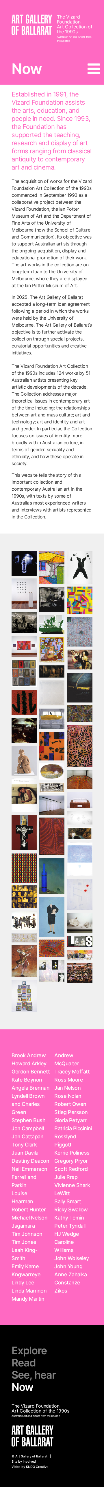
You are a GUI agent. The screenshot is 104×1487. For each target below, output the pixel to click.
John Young (68, 1266)
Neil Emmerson (29, 1169)
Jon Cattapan (27, 1136)
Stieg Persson (71, 1112)
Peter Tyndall (70, 1226)
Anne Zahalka (70, 1274)
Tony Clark (24, 1145)
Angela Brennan (30, 1088)
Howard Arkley (29, 1063)
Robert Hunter (29, 1209)
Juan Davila (25, 1153)
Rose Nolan (67, 1096)
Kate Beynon (27, 1080)
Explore (29, 1350)
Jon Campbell (28, 1128)
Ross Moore (68, 1080)
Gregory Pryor (71, 1161)
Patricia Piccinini (73, 1128)
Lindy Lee (23, 1282)
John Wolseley (71, 1258)
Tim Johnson (27, 1234)
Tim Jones (24, 1242)
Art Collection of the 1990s (74, 29)
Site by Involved (24, 1461)
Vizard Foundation (30, 209)
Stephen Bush (28, 1120)
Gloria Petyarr (70, 1120)
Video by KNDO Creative (30, 1467)
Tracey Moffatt (72, 1072)
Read (24, 1362)
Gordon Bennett (31, 1072)
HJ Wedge (66, 1234)
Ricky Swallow (71, 1209)
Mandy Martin (28, 1299)
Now (22, 1387)
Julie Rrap (65, 1177)
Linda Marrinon (29, 1291)
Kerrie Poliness (72, 1153)
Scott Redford (71, 1169)
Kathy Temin (69, 1218)
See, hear (34, 1374)
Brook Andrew (29, 1055)
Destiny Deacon (30, 1161)
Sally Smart (67, 1201)
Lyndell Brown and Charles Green (28, 1104)
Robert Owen (70, 1104)
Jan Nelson (67, 1088)
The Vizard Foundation (69, 19)
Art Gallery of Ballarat (61, 297)
